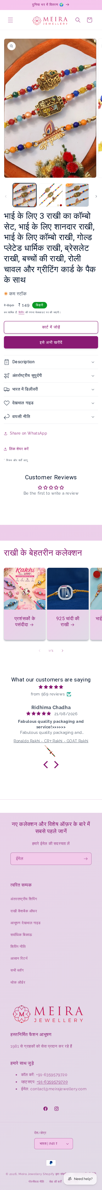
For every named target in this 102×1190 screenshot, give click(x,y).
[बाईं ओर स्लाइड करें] (6, 196)
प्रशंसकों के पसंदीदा (24, 621)
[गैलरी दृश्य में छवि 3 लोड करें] (77, 195)
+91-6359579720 (52, 1081)
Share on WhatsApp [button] (28, 433)
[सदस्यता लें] (85, 859)
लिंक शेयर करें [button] (19, 449)
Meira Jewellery (30, 1174)
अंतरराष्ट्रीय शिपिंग (23, 899)
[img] (51, 687)
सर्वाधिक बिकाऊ (21, 935)
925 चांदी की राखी (67, 621)
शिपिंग (21, 312)
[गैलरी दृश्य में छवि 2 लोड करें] (51, 195)
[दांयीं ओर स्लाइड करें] (96, 196)
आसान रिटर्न (18, 958)
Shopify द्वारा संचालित (56, 1174)
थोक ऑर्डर (17, 982)
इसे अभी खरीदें (51, 342)
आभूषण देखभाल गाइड (25, 923)
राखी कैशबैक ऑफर (23, 911)
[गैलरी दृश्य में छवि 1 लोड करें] (24, 195)
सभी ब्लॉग (17, 970)
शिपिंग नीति (18, 946)
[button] (10, 20)
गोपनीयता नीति (36, 1181)
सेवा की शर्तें (55, 1181)
